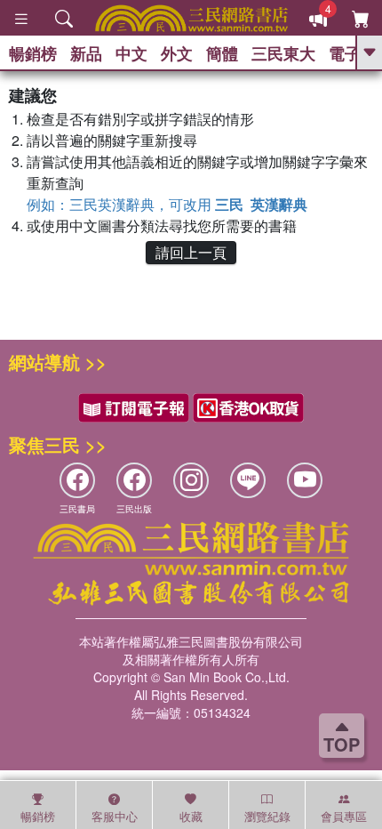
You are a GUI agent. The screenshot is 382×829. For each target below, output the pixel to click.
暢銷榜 (33, 53)
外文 (177, 53)
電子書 (353, 53)
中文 (131, 53)
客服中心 (115, 816)
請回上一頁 (191, 252)
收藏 (191, 816)
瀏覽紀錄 (267, 816)
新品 (86, 53)
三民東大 (283, 53)
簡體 (222, 53)
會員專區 (344, 816)
